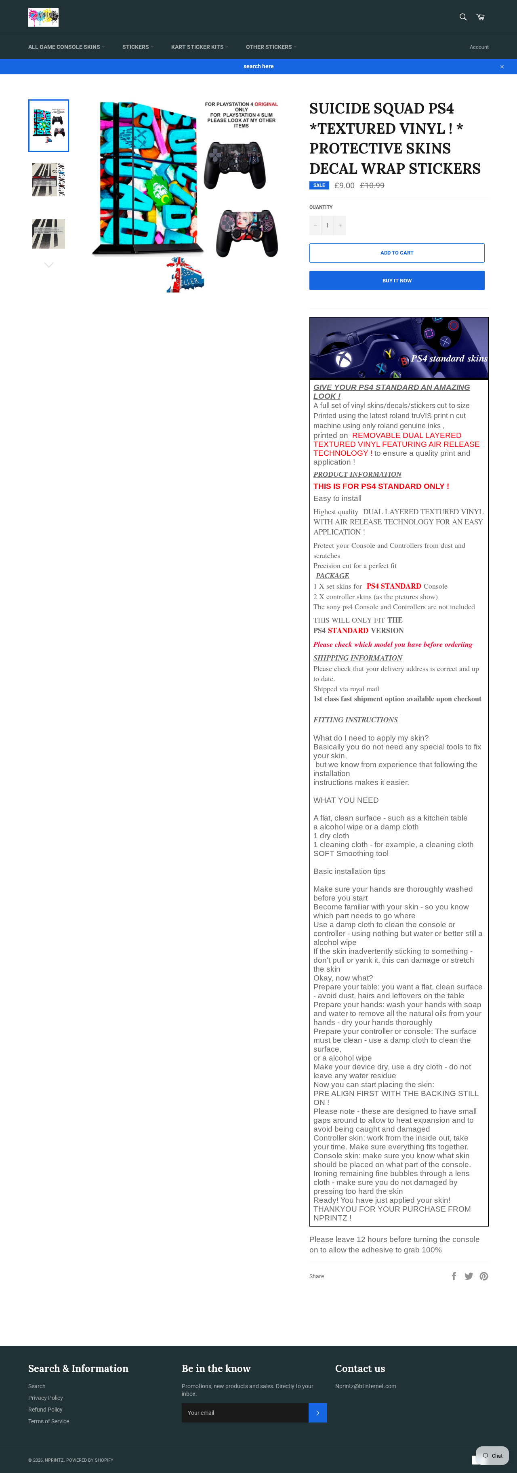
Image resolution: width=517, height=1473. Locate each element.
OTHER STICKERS (269, 47)
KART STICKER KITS (198, 47)
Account (479, 47)
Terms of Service (48, 1421)
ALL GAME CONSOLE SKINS (64, 47)
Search (37, 1386)
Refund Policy (45, 1409)
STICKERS (136, 47)
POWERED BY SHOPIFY (89, 1460)
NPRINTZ (54, 1460)
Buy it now (397, 281)
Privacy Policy (45, 1398)
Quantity (320, 207)
